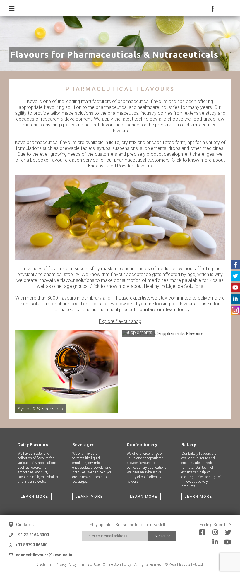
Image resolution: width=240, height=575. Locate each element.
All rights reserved (148, 564)
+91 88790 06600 (31, 545)
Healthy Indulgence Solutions (173, 286)
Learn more (34, 496)
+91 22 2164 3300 (32, 535)
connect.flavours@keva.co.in (44, 555)
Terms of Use (90, 564)
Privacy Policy (66, 564)
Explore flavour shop (120, 321)
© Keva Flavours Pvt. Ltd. (184, 564)
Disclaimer (44, 564)
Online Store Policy (117, 564)
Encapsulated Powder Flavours (120, 166)
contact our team (158, 309)
